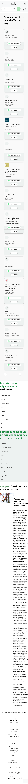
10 (15, 374)
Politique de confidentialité (14, 734)
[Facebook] (9, 778)
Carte (24, 10)
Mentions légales (14, 729)
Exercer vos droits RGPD (14, 762)
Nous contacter (14, 758)
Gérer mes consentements (14, 764)
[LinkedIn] (14, 778)
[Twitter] (19, 778)
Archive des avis (14, 750)
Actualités (14, 743)
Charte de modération (14, 736)
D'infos (14, 47)
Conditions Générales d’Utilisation (14, 733)
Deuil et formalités (14, 748)
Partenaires (14, 760)
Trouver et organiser (14, 746)
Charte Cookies (14, 731)
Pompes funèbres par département (14, 752)
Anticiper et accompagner (14, 745)
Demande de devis (14, 43)
